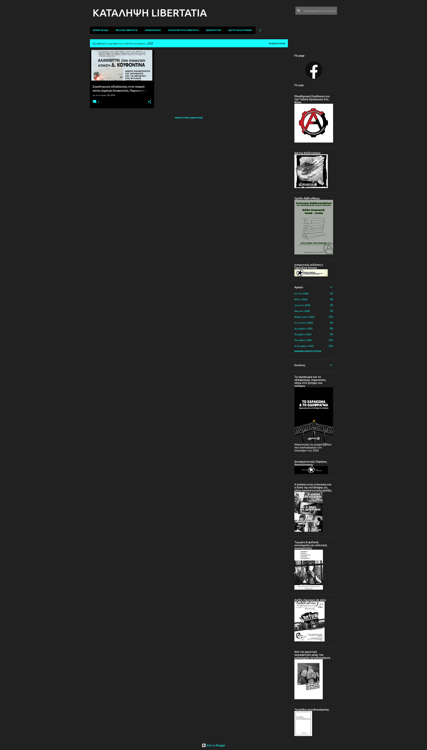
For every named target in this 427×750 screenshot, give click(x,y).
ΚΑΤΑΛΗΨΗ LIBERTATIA (150, 12)
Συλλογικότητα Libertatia (183, 30)
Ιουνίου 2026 (301, 293)
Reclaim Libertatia (127, 30)
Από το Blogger (215, 745)
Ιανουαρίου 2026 (303, 322)
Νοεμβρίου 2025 (303, 334)
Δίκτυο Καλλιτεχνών (240, 30)
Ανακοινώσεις (153, 30)
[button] (149, 102)
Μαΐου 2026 (300, 299)
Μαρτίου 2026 (302, 311)
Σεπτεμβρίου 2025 (304, 346)
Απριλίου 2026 (302, 305)
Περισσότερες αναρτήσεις (189, 118)
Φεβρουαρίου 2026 (304, 316)
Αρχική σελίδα (100, 30)
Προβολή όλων (277, 43)
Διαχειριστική (213, 30)
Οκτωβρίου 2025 (303, 340)
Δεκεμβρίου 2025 (303, 328)
